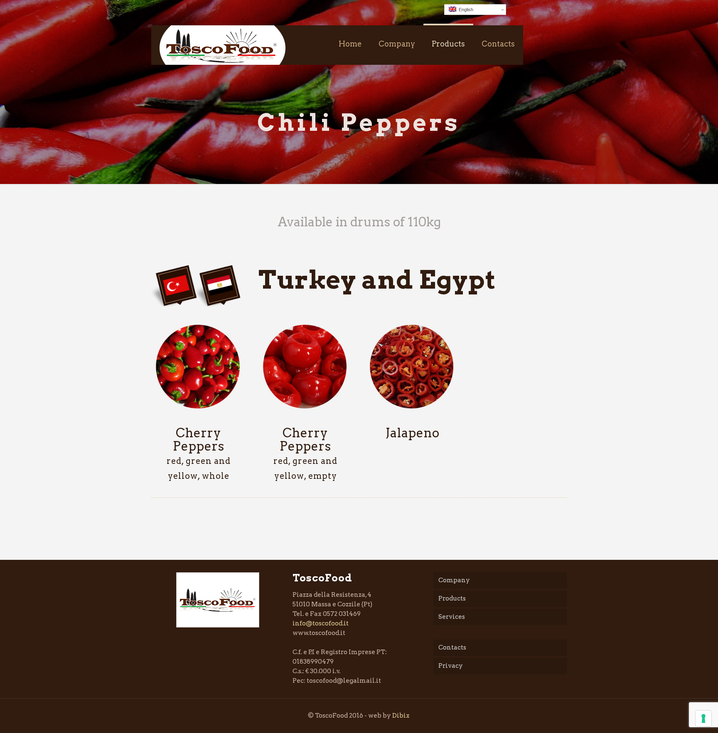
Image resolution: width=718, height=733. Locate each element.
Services (451, 616)
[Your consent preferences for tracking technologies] (703, 718)
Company (454, 580)
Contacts (452, 647)
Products (452, 598)
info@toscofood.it (321, 623)
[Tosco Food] (222, 45)
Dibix (401, 715)
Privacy (450, 665)
